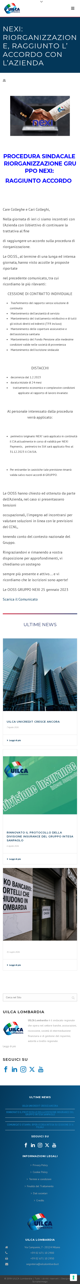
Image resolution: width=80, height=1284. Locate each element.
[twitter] (32, 1069)
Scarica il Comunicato (20, 599)
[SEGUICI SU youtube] (54, 1145)
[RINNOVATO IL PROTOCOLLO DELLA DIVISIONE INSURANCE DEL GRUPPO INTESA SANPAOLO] (40, 785)
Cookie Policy (40, 1172)
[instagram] (23, 1069)
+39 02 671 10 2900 (42, 1253)
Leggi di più (15, 740)
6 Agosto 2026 (13, 846)
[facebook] (6, 1069)
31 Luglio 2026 (13, 952)
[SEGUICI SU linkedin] (33, 1145)
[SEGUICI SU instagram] (40, 1145)
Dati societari (40, 1193)
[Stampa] (6, 80)
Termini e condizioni (40, 1179)
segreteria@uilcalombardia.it (42, 1264)
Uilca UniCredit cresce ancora (33, 721)
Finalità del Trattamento (40, 1186)
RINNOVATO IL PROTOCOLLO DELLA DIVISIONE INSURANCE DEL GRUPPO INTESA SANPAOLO (40, 836)
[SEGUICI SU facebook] (26, 1145)
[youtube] (41, 1069)
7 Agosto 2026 (13, 727)
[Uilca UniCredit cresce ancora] (40, 674)
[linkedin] (14, 1069)
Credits (40, 1200)
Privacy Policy (40, 1165)
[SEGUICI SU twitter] (47, 1145)
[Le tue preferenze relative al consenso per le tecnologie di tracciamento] (73, 1277)
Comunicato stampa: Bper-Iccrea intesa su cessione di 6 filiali (40, 1126)
